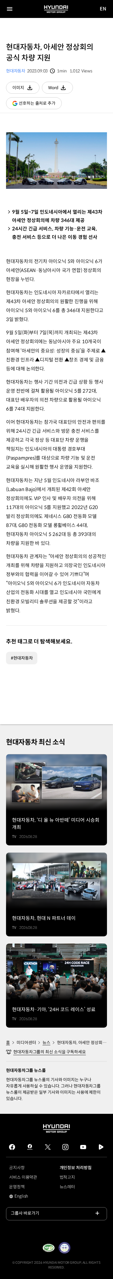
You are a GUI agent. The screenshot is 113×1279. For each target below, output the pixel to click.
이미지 (25, 89)
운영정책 (17, 1187)
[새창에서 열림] (48, 1248)
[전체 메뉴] (9, 9)
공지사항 (17, 1167)
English (25, 1196)
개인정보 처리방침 (76, 1167)
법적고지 (67, 1177)
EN (103, 9)
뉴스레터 (67, 1187)
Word (60, 89)
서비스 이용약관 (23, 1177)
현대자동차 (15, 71)
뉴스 (46, 1042)
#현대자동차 (22, 658)
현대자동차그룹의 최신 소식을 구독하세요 (49, 1052)
